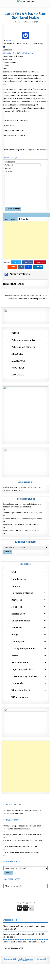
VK (22, 266)
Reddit (13, 266)
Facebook (28, 262)
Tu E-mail (10, 165)
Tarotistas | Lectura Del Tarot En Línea (20, 524)
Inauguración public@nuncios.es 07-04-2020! (23, 934)
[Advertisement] (25, 240)
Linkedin (39, 266)
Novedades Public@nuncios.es (17, 942)
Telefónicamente (27, 53)
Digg (29, 266)
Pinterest (41, 262)
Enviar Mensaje (10, 158)
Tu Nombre (10, 162)
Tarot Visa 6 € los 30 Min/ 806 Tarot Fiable (25, 15)
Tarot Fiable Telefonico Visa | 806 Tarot (21, 530)
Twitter (17, 262)
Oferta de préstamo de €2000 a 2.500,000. (22, 513)
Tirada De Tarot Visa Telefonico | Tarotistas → (29, 299)
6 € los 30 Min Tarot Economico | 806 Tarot (22, 519)
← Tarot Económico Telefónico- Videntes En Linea (24, 296)
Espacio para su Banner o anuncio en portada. (24, 926)
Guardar (25, 219)
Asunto (8, 168)
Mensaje (9, 171)
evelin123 (16, 22)
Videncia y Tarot (10, 53)
